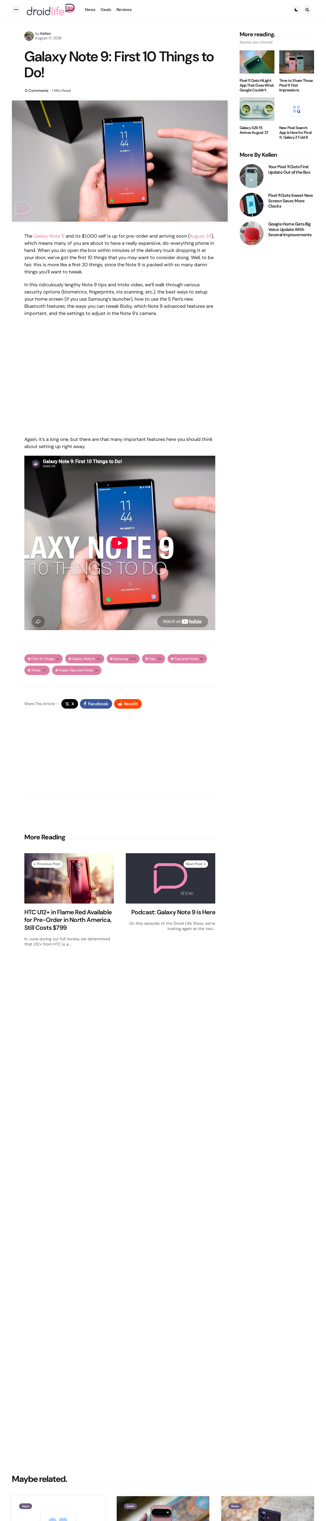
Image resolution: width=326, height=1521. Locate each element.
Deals (130, 1506)
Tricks (38, 670)
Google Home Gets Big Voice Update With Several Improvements (290, 229)
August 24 (200, 236)
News (235, 1506)
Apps (25, 1506)
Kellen (45, 33)
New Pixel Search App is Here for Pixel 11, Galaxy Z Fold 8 (295, 132)
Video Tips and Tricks (78, 670)
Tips (155, 659)
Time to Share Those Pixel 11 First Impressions (296, 85)
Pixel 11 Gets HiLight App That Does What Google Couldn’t (257, 85)
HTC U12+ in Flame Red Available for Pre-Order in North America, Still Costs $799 (68, 920)
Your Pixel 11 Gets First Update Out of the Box (289, 169)
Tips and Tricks (189, 659)
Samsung (125, 659)
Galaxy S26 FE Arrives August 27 (254, 130)
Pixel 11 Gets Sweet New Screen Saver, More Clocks (290, 201)
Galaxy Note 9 (48, 236)
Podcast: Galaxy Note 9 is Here (173, 912)
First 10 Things (45, 659)
